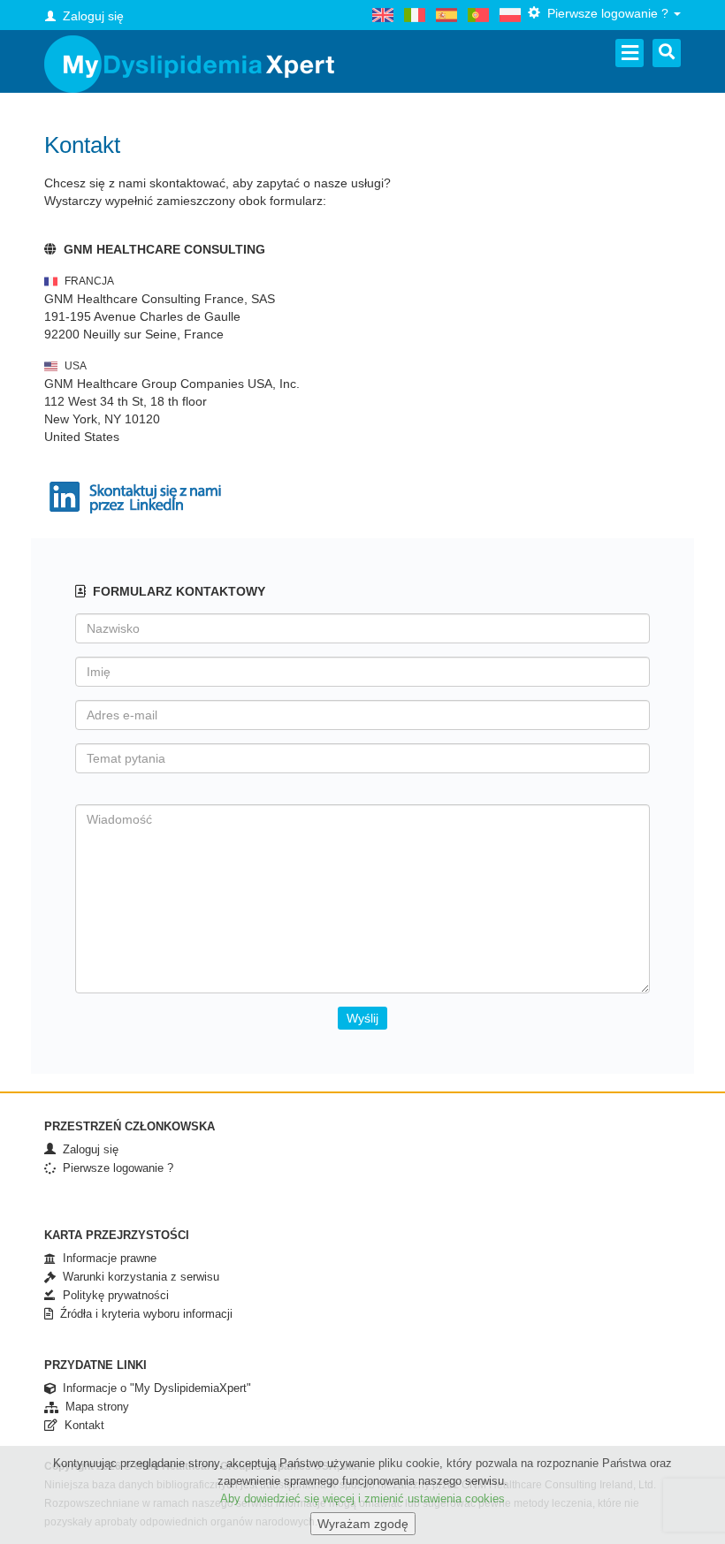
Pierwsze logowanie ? (114, 1168)
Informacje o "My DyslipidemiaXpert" (153, 1388)
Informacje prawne (106, 1258)
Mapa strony (93, 1406)
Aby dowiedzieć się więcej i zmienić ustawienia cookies (362, 1498)
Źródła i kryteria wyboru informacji (143, 1313)
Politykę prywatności (112, 1295)
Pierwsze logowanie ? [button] (606, 13)
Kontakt (80, 1425)
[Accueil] (189, 64)
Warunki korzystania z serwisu (137, 1276)
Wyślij (362, 1018)
